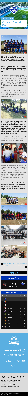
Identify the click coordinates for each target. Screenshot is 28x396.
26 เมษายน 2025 (14, 282)
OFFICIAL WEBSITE (7, 18)
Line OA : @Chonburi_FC (5, 394)
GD (20, 295)
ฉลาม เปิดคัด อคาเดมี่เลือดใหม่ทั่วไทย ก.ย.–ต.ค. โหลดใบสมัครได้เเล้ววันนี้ (21, 265)
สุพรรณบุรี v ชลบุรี (14, 286)
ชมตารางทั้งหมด (4, 330)
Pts (24, 295)
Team (5, 295)
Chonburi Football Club (11, 24)
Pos (2, 295)
